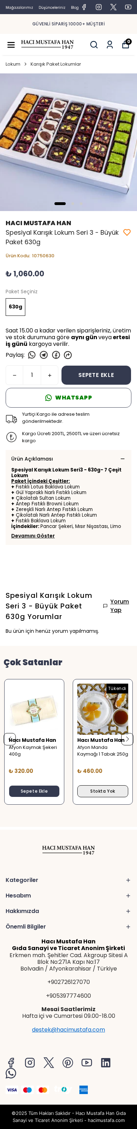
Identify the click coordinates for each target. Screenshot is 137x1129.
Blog (75, 7)
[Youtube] (86, 1062)
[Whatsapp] (11, 1073)
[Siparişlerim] (109, 44)
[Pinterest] (68, 1062)
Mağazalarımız (19, 7)
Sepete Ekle (34, 791)
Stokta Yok (102, 791)
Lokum (13, 64)
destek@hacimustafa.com (68, 1030)
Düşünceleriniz (52, 7)
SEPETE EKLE (96, 375)
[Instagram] (30, 1062)
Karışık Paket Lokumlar (56, 64)
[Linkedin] (105, 1062)
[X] (49, 1062)
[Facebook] (11, 1062)
